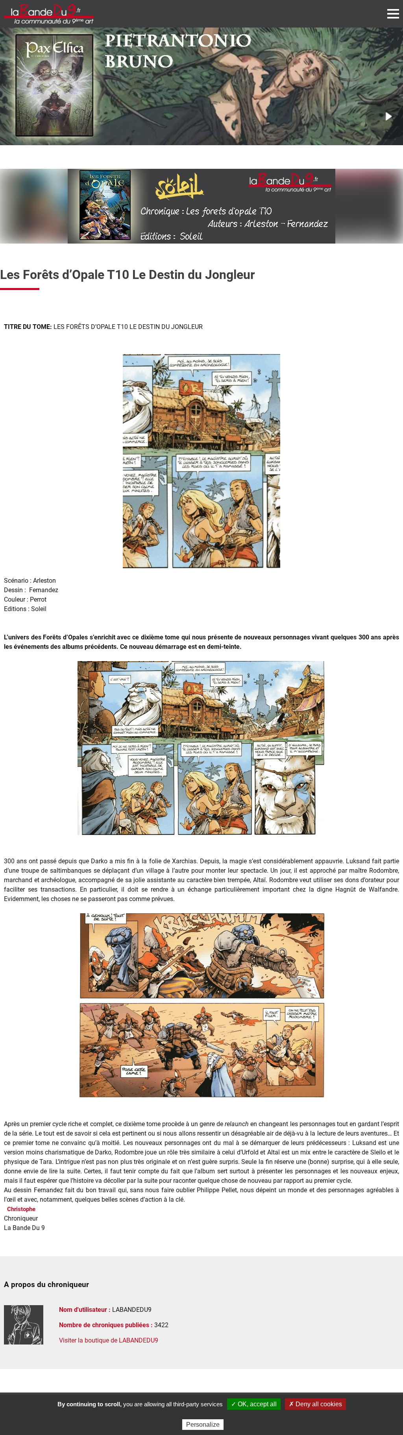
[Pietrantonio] (201, 86)
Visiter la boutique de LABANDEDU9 (108, 1340)
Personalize (203, 1424)
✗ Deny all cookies (315, 1404)
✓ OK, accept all (254, 1404)
